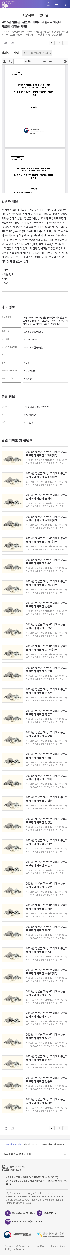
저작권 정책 (46, 1144)
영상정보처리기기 (31, 1144)
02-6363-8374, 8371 (23, 1213)
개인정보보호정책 (14, 1144)
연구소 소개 (59, 1144)
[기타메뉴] (65, 4)
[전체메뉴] (57, 4)
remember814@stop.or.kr (24, 1221)
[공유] (5, 43)
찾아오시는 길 (50, 1213)
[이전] (51, 43)
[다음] (65, 43)
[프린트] (12, 43)
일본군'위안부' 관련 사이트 (17, 1154)
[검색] (48, 4)
